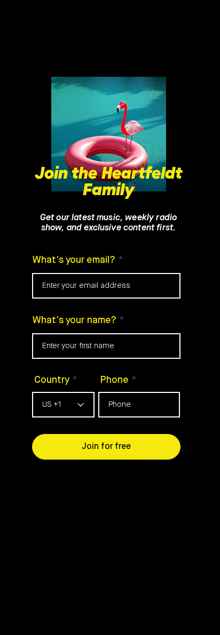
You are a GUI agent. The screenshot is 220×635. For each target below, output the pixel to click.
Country (51, 380)
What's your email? (74, 260)
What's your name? (74, 320)
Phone (114, 380)
